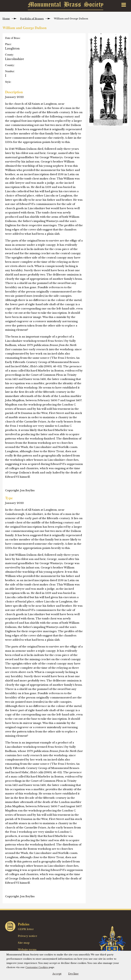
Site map (24, 942)
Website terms (27, 949)
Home (6, 18)
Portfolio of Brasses (32, 18)
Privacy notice (27, 936)
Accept (56, 973)
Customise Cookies (36, 967)
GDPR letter (26, 929)
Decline (73, 973)
